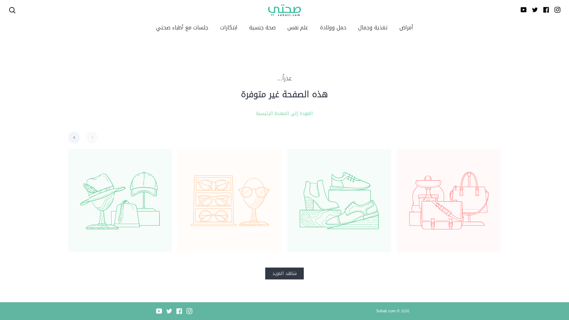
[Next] (92, 137)
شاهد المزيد (284, 273)
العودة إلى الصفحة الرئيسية (284, 113)
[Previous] (74, 137)
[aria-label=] (12, 10)
